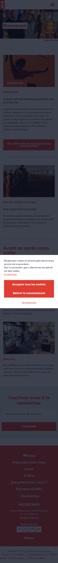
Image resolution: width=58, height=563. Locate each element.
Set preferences (29, 302)
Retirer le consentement (29, 293)
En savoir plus (10, 274)
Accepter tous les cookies (29, 284)
